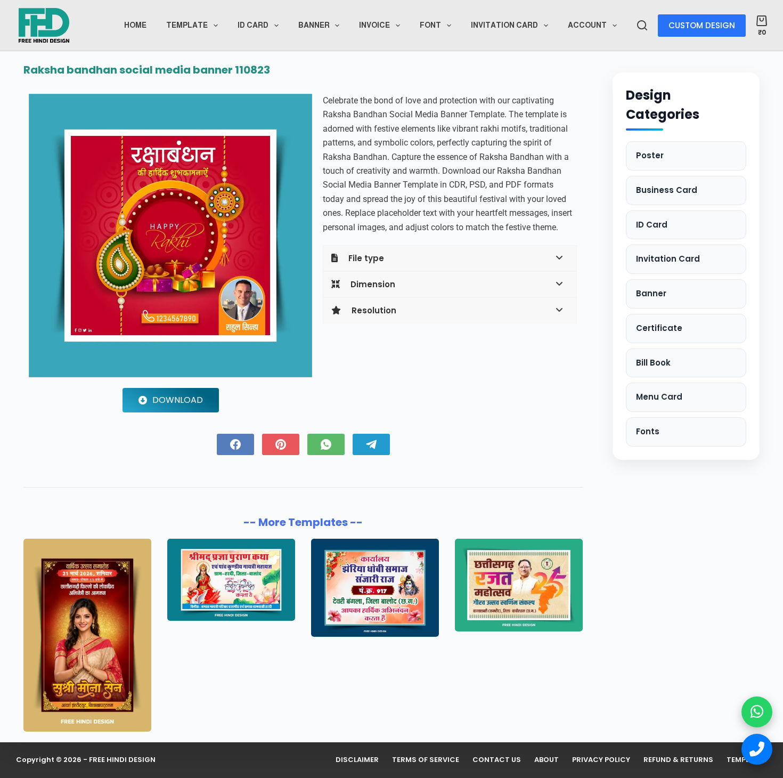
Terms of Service (425, 760)
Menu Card (659, 396)
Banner (314, 25)
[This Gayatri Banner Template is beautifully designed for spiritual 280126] (231, 580)
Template (187, 25)
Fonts (647, 431)
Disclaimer (357, 760)
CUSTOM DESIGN (701, 25)
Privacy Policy (601, 760)
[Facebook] (235, 444)
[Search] (642, 25)
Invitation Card (504, 25)
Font (430, 25)
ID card (253, 25)
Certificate (659, 328)
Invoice (374, 25)
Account (587, 25)
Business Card (666, 190)
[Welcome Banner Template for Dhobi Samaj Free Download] (375, 588)
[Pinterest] (280, 444)
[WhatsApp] (326, 444)
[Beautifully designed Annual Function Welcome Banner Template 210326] (87, 635)
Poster (650, 155)
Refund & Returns (678, 760)
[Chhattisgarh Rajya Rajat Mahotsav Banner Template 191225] (519, 585)
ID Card (651, 224)
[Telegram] (371, 444)
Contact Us (496, 760)
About (546, 760)
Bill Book (653, 362)
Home (135, 25)
